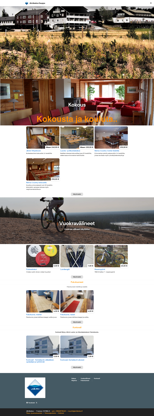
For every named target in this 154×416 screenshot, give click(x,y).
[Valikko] (151, 3)
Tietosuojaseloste (50, 413)
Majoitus (74, 380)
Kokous (73, 378)
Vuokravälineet (85, 378)
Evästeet (61, 413)
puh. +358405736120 (59, 411)
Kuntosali (97, 378)
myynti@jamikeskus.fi (75, 411)
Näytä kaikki (77, 194)
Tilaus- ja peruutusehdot (34, 413)
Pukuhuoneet (85, 380)
